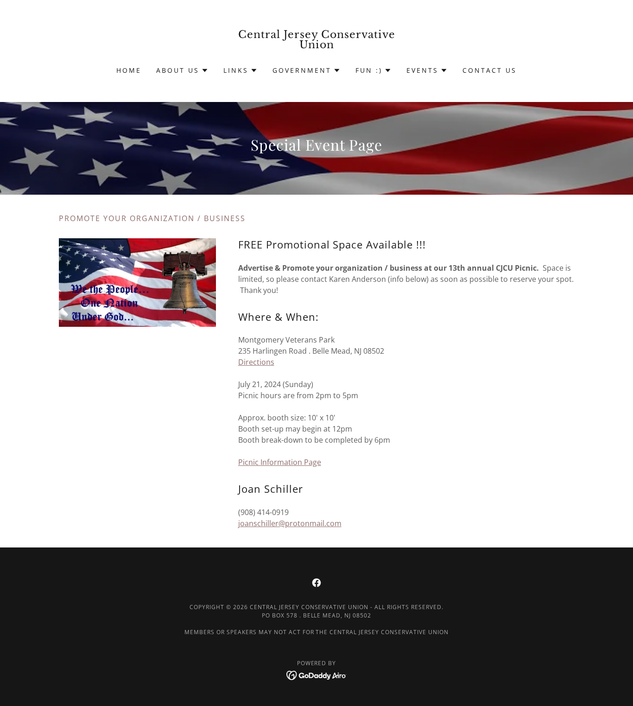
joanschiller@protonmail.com (290, 523)
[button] (182, 70)
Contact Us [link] (489, 70)
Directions (256, 362)
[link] (317, 45)
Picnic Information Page (279, 462)
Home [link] (128, 70)
